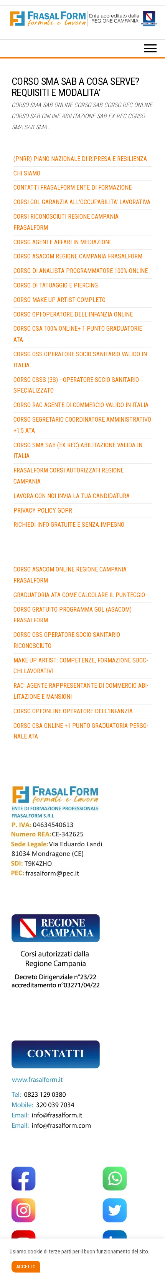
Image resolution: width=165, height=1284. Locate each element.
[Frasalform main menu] (150, 50)
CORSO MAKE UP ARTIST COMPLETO (59, 300)
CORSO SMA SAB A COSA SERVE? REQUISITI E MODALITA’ (75, 87)
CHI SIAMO (26, 173)
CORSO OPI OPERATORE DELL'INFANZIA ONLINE (73, 314)
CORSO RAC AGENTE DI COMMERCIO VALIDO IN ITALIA (80, 405)
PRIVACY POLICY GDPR (42, 510)
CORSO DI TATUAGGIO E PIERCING (55, 285)
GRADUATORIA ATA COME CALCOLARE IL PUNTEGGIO (79, 595)
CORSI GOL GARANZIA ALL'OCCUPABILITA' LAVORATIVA (81, 202)
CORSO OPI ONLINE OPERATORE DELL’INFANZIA (73, 711)
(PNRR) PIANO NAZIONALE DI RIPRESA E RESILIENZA (80, 158)
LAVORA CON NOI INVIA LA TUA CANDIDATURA (71, 496)
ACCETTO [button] (26, 1266)
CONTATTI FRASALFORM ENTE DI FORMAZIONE (72, 187)
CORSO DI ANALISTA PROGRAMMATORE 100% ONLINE (80, 270)
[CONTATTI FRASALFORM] (56, 831)
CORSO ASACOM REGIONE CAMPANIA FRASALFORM (77, 256)
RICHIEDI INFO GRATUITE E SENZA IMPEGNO (68, 524)
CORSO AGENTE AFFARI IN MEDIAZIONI (62, 242)
